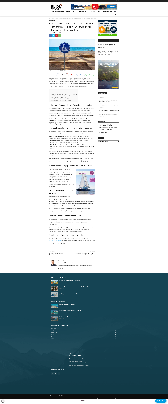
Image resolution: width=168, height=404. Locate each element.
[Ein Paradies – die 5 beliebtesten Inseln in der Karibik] (54, 312)
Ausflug (104, 125)
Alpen (100, 125)
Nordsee (115, 127)
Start (50, 18)
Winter (106, 132)
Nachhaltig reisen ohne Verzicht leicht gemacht (109, 110)
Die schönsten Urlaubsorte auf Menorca (67, 316)
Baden (110, 125)
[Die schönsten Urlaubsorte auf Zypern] (54, 306)
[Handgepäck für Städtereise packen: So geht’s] (54, 294)
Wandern (101, 132)
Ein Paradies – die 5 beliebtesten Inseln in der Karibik (70, 310)
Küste (109, 127)
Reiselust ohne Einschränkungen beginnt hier (61, 100)
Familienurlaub (103, 127)
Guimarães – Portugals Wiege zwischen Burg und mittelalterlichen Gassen (108, 101)
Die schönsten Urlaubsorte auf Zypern (67, 304)
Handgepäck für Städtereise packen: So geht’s (108, 105)
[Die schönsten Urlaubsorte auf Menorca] (54, 318)
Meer (112, 127)
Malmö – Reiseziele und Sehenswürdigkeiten (108, 114)
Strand (110, 129)
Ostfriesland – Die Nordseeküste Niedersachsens (56, 254)
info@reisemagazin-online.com (75, 367)
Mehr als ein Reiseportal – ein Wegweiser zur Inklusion (63, 93)
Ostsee (101, 129)
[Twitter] (118, 1)
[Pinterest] (56, 35)
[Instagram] (116, 1)
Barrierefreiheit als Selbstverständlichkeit (60, 98)
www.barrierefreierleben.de (55, 240)
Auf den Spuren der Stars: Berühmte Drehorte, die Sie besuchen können (85, 254)
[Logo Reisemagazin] (60, 7)
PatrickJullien (53, 32)
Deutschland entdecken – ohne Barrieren (60, 97)
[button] (115, 14)
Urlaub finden (161, 401)
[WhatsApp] (59, 35)
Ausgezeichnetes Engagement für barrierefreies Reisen (63, 95)
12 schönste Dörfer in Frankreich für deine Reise (109, 96)
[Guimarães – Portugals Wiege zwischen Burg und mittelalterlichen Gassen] (54, 288)
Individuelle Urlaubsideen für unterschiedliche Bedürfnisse (64, 94)
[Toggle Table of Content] (75, 91)
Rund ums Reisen (55, 18)
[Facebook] (114, 1)
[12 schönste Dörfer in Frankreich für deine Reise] (54, 282)
